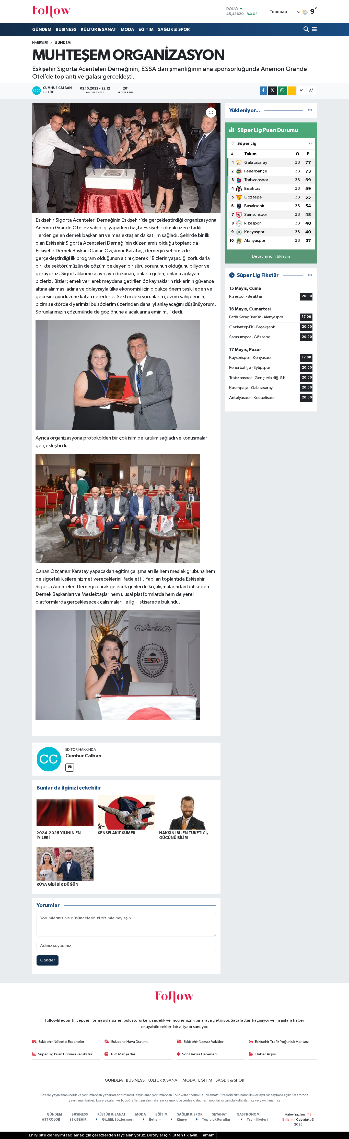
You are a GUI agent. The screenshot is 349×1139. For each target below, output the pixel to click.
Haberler (40, 43)
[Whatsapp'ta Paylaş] (282, 90)
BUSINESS (66, 29)
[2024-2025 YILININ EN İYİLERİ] (65, 812)
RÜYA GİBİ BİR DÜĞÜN (57, 884)
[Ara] (307, 29)
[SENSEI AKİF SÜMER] (126, 812)
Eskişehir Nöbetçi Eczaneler (61, 1042)
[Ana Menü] (313, 29)
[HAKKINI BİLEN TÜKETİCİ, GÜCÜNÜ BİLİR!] (187, 812)
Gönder (47, 960)
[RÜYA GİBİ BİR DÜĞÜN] (65, 864)
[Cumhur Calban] (49, 759)
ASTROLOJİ (51, 1119)
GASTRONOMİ (249, 1114)
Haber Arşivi (265, 1054)
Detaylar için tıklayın (271, 256)
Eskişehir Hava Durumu (129, 1042)
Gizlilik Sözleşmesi (117, 1119)
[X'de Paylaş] (272, 90)
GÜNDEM (41, 29)
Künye (181, 1119)
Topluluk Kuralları (216, 1119)
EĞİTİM (146, 29)
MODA (127, 29)
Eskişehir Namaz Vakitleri (204, 1042)
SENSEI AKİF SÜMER (116, 833)
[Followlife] (51, 11)
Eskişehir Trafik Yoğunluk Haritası (282, 1042)
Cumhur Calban (83, 755)
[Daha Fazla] (292, 90)
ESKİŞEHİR (78, 1119)
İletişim (154, 1119)
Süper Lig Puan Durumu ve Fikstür (65, 1054)
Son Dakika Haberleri (199, 1054)
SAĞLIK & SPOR (174, 29)
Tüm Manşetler (122, 1054)
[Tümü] (310, 110)
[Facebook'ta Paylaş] (263, 90)
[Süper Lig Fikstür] (310, 275)
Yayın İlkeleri (257, 1119)
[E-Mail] (69, 767)
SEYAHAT (219, 1114)
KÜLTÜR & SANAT (98, 29)
